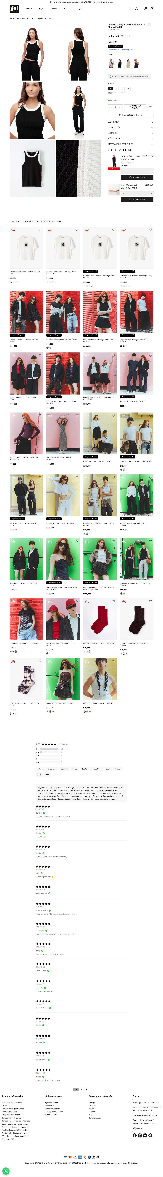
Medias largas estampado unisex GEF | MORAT (24, 704)
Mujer (91, 1108)
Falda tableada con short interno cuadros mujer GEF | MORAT (98, 588)
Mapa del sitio (51, 1115)
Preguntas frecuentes (11, 1115)
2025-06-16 (40, 927)
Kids (90, 1115)
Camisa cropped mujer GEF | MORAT (60, 524)
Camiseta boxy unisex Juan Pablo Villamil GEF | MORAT (25, 273)
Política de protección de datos (15, 1130)
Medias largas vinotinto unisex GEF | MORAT (133, 644)
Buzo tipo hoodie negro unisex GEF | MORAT (23, 584)
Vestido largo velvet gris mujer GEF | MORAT (60, 459)
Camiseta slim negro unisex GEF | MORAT (62, 340)
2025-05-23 (40, 1004)
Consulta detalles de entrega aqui (121, 49)
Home (12, 18)
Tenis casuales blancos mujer (129, 186)
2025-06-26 (40, 907)
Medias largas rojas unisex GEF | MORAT (98, 643)
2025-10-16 (40, 829)
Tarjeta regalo (95, 1118)
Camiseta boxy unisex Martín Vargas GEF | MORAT (99, 277)
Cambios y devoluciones (12, 1102)
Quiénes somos (51, 1102)
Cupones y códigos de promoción (15, 1127)
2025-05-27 (40, 984)
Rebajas (92, 1102)
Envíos (4, 1105)
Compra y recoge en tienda (13, 1108)
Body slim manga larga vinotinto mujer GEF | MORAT (24, 459)
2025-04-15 (40, 1056)
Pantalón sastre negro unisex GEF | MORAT (133, 525)
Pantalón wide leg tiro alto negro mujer (128, 161)
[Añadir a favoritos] (40, 229)
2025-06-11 (40, 947)
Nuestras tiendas (52, 1108)
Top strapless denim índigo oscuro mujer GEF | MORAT (61, 588)
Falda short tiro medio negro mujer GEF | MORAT (98, 341)
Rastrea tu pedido (9, 1112)
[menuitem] (29, 9)
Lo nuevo (93, 1105)
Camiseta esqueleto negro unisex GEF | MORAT (135, 584)
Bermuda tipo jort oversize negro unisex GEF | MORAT (98, 399)
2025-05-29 (40, 967)
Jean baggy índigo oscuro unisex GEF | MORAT (24, 525)
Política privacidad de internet (14, 1133)
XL (128, 88)
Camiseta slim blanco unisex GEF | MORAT (136, 462)
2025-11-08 (40, 809)
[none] (29, 9)
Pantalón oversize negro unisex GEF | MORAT (134, 341)
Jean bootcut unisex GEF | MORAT (133, 402)
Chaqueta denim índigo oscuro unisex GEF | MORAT (62, 403)
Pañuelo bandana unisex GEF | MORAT (24, 643)
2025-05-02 (40, 1039)
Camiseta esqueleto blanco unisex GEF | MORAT (98, 525)
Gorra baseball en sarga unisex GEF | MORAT (60, 644)
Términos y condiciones (11, 1118)
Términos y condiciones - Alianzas (16, 1121)
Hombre (92, 1112)
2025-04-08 (40, 1073)
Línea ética (49, 1105)
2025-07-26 (40, 889)
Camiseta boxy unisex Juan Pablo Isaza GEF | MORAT (61, 273)
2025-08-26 (40, 869)
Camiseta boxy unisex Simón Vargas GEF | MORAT (136, 277)
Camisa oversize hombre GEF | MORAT (98, 462)
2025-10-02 (40, 849)
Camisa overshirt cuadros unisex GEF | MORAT (24, 341)
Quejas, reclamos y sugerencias (15, 1124)
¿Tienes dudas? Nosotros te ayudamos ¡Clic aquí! (131, 76)
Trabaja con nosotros (54, 1112)
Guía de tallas (119, 93)
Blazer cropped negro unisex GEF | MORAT (23, 399)
